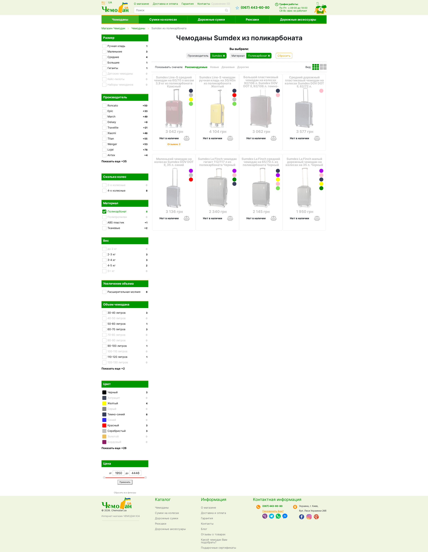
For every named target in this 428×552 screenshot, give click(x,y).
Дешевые (228, 67)
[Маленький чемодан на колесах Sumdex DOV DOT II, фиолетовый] (191, 171)
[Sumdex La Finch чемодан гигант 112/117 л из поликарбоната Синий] (234, 184)
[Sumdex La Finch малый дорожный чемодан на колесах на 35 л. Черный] (304, 188)
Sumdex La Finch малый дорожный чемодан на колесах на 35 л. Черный (304, 161)
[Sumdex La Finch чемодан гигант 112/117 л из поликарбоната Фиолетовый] (234, 171)
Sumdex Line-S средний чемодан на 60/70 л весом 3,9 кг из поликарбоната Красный (174, 82)
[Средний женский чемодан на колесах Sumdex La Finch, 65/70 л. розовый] (278, 184)
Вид (307, 67)
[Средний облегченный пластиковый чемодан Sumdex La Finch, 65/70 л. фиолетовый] (278, 175)
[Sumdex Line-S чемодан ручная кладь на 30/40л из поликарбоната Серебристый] (234, 99)
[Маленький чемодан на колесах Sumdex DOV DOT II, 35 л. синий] (174, 188)
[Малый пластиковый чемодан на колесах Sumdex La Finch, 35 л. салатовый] (321, 188)
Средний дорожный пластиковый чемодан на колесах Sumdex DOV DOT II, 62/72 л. (304, 82)
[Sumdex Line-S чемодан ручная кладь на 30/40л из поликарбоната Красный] (234, 95)
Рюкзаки (252, 19)
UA (110, 2)
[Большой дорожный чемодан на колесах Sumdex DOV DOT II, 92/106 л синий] (278, 91)
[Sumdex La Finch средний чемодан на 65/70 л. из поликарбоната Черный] (261, 188)
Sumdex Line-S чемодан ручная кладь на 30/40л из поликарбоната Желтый (217, 82)
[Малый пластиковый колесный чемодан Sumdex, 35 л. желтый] (321, 184)
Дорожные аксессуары (298, 19)
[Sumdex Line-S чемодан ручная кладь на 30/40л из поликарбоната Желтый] (217, 108)
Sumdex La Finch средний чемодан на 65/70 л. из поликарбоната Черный (261, 161)
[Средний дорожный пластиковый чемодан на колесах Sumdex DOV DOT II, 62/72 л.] (304, 108)
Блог (204, 529)
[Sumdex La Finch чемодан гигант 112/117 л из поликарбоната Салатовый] (234, 179)
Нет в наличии (169, 138)
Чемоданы (120, 19)
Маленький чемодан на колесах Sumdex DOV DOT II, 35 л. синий (174, 161)
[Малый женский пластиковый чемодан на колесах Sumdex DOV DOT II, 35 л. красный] (191, 179)
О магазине (141, 3)
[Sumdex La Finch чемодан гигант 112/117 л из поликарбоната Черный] (217, 188)
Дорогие (243, 67)
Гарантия (188, 3)
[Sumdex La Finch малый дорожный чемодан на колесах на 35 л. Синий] (321, 179)
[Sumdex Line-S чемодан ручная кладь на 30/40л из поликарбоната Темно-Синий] (234, 91)
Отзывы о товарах (213, 534)
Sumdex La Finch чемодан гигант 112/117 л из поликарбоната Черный (217, 161)
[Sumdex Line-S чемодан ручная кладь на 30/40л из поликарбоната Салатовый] (234, 104)
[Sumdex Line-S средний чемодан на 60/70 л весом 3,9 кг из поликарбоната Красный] (174, 108)
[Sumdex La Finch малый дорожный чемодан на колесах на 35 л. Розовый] (321, 175)
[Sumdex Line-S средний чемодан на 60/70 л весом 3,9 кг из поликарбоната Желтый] (191, 99)
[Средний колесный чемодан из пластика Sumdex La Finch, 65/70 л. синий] (278, 171)
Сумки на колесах (163, 19)
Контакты (203, 3)
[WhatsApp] (278, 516)
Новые (214, 67)
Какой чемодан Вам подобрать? (214, 541)
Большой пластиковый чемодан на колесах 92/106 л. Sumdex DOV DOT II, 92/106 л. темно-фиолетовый (261, 83)
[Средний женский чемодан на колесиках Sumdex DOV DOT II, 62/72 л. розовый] (321, 91)
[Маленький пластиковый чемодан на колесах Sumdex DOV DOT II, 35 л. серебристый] (191, 175)
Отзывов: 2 (173, 144)
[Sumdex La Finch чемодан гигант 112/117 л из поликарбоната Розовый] (234, 175)
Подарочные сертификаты (218, 547)
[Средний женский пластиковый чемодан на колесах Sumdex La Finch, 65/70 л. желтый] (278, 179)
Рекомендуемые (196, 67)
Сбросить (284, 55)
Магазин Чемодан (113, 28)
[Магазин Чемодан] (115, 7)
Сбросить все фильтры (125, 492)
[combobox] (182, 10)
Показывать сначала (168, 67)
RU (103, 2)
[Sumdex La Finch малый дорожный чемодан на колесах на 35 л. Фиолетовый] (321, 171)
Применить (125, 482)
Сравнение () (220, 3)
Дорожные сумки (211, 19)
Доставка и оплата (165, 3)
